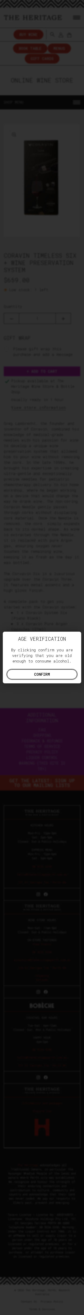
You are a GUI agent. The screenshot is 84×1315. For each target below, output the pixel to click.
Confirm (42, 674)
